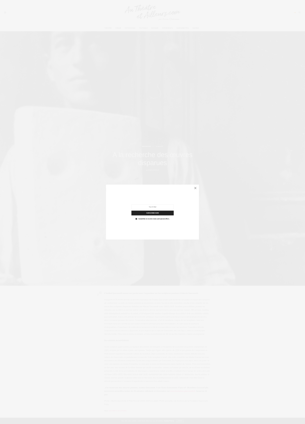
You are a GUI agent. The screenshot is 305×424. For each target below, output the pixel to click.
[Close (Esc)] (195, 188)
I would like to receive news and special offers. (154, 218)
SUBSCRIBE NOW (152, 213)
